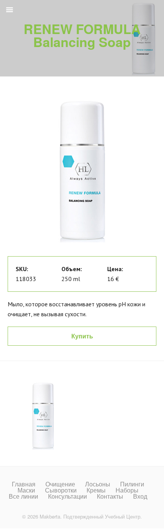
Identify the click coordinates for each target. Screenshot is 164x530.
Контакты (110, 496)
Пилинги (132, 484)
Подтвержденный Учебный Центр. (102, 516)
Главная (23, 484)
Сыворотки (61, 490)
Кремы (96, 490)
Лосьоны (97, 484)
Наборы (127, 490)
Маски (26, 490)
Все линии (23, 496)
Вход (140, 496)
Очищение (60, 484)
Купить (82, 336)
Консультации (67, 496)
